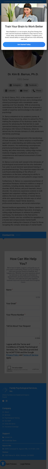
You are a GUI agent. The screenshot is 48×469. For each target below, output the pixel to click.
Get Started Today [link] (24, 44)
